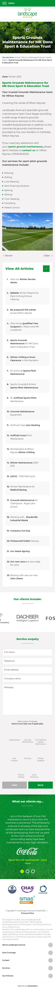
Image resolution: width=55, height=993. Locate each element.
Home (17, 57)
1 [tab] (22, 871)
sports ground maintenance (25, 146)
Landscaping (38, 929)
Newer (8, 255)
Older (47, 255)
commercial (21, 937)
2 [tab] (27, 871)
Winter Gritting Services (26, 932)
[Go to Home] (27, 13)
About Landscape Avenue (33, 57)
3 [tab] (33, 871)
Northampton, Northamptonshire (34, 924)
